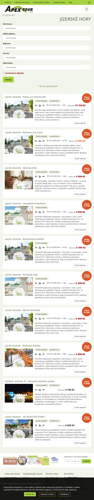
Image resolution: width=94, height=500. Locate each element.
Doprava (7, 43)
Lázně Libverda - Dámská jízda (21, 168)
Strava (6, 53)
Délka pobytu (9, 34)
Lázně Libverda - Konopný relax (21, 274)
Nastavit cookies (47, 494)
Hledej (8, 79)
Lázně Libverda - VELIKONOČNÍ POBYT (25, 417)
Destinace (7, 24)
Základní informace (22, 2)
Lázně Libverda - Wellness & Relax (22, 345)
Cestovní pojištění (10, 457)
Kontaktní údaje (59, 2)
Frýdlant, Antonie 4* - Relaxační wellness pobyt (29, 381)
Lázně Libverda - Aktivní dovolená (22, 310)
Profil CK (8, 2)
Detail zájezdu (80, 123)
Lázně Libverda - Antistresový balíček (24, 239)
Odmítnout (64, 494)
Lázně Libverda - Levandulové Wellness (25, 203)
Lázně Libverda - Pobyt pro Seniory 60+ (25, 97)
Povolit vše (30, 494)
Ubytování (8, 63)
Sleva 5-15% (86, 98)
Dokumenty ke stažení (41, 2)
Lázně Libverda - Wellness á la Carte (24, 132)
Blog (70, 2)
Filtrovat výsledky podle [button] (48, 86)
